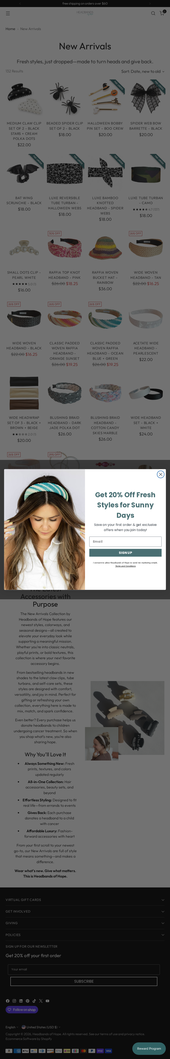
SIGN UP (125, 552)
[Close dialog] (160, 474)
